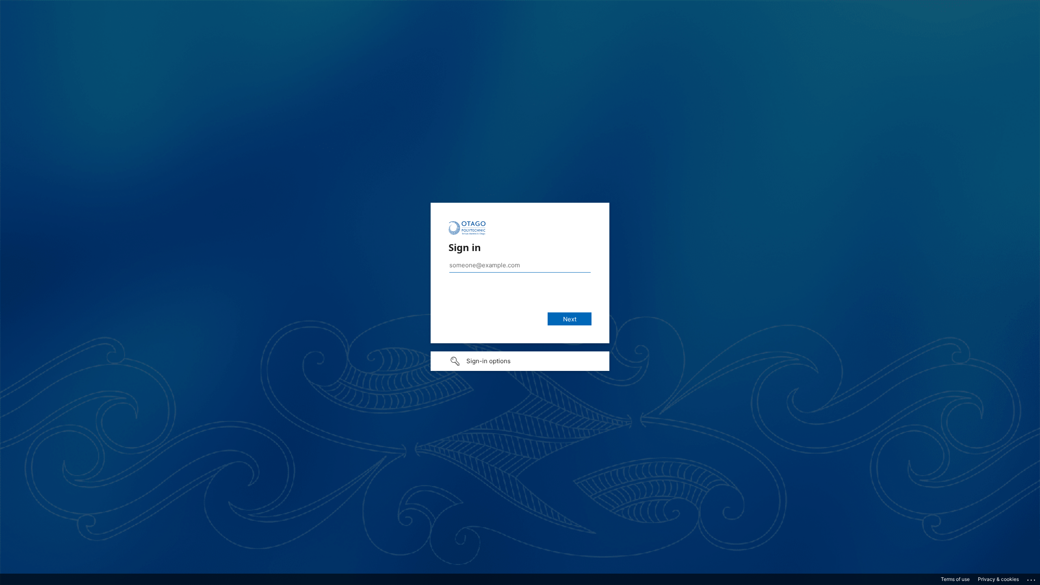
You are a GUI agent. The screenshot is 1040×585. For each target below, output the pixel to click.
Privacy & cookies (998, 579)
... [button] (1032, 578)
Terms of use (955, 579)
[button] (520, 361)
